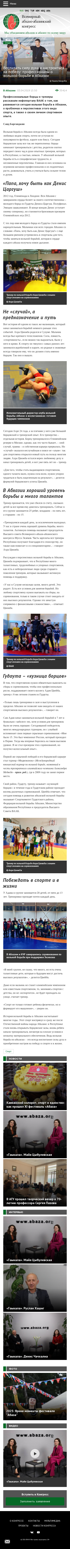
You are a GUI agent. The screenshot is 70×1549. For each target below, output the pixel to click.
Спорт (8, 42)
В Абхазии (9, 90)
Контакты (34, 1520)
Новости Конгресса (44, 1525)
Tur (32, 11)
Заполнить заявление (35, 1501)
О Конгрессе (17, 1520)
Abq (43, 11)
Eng (27, 11)
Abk (38, 11)
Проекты (23, 1525)
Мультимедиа (52, 1520)
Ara (48, 11)
